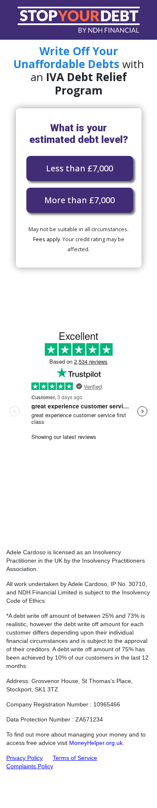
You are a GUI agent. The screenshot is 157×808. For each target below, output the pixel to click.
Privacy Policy (24, 757)
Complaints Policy (29, 766)
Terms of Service (75, 757)
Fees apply (46, 239)
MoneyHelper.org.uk (96, 742)
